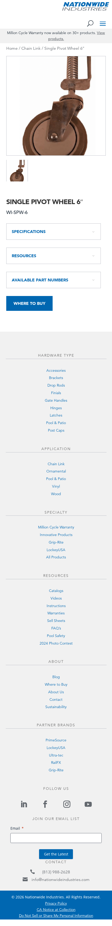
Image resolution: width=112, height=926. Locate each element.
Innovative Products (56, 534)
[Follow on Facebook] (45, 804)
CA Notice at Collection (56, 909)
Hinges (56, 408)
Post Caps (56, 430)
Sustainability (56, 706)
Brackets (56, 377)
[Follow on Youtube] (88, 804)
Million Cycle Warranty (56, 527)
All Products (56, 557)
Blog (56, 677)
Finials (56, 392)
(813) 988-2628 (56, 872)
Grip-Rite (56, 542)
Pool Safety (56, 635)
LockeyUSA (56, 549)
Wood (56, 494)
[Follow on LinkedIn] (23, 804)
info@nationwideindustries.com (61, 879)
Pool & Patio (56, 422)
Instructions (56, 605)
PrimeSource (56, 740)
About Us (56, 692)
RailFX (56, 762)
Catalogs (56, 590)
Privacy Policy (56, 903)
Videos (56, 598)
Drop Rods (56, 385)
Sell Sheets (56, 620)
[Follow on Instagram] (66, 804)
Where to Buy (29, 303)
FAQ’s (56, 628)
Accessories (56, 370)
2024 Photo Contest (56, 643)
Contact (56, 699)
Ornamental (56, 471)
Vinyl (56, 486)
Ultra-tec (56, 755)
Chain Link (31, 48)
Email (15, 828)
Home (12, 48)
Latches (56, 415)
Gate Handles (56, 400)
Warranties (56, 613)
